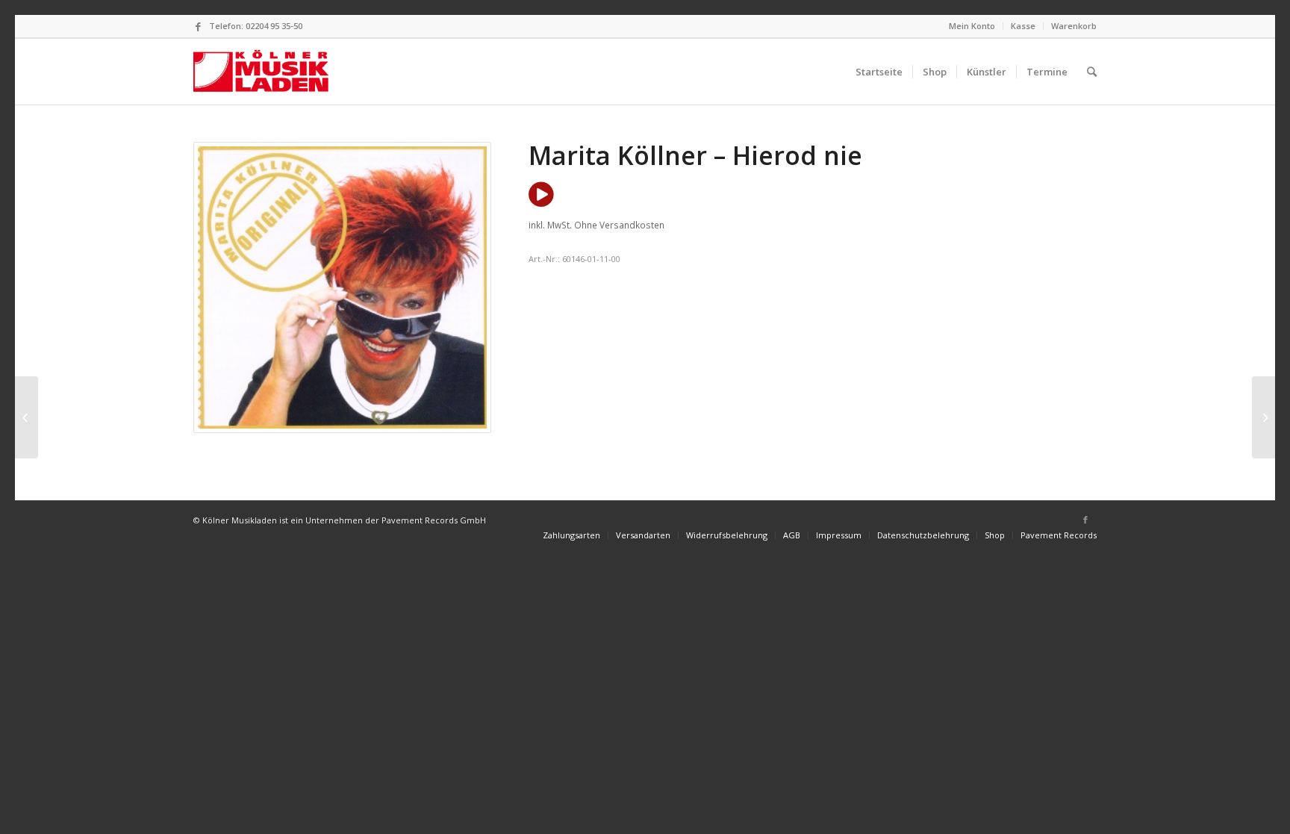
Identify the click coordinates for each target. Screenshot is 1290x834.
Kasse (1023, 25)
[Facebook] (198, 26)
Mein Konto (972, 25)
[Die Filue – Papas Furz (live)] (26, 417)
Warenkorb (1074, 25)
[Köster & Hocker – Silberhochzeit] (1263, 417)
